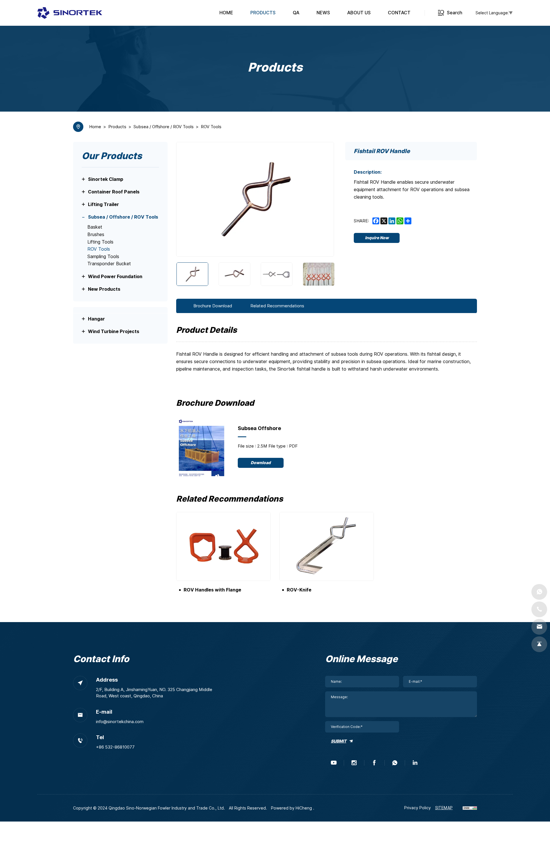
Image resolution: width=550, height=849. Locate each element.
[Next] (322, 199)
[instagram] (354, 763)
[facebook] (374, 763)
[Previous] (188, 199)
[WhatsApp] (539, 592)
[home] (69, 13)
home (95, 126)
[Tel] (539, 609)
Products (117, 126)
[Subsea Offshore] (202, 446)
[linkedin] (415, 763)
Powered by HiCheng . (292, 808)
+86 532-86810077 (115, 747)
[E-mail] (539, 627)
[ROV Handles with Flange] (223, 546)
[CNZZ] (470, 808)
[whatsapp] (395, 763)
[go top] (539, 644)
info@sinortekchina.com (120, 721)
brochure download (212, 305)
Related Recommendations (277, 305)
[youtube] (334, 763)
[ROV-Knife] (327, 546)
